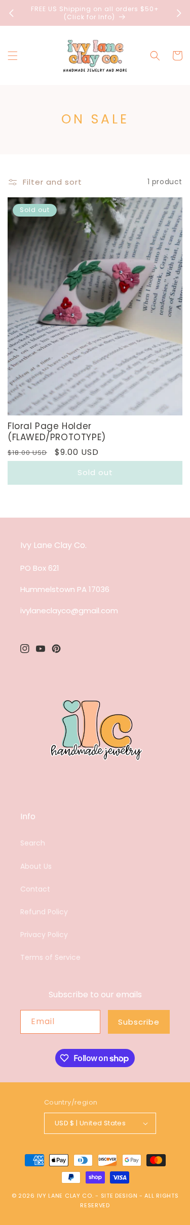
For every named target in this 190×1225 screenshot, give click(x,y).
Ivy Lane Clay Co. (65, 1196)
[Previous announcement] (11, 13)
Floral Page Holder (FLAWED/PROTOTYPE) (57, 431)
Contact (35, 889)
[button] (13, 56)
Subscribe (139, 1022)
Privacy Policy (44, 935)
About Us (36, 866)
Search (32, 843)
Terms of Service (50, 957)
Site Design (119, 1196)
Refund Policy (44, 912)
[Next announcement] (179, 13)
